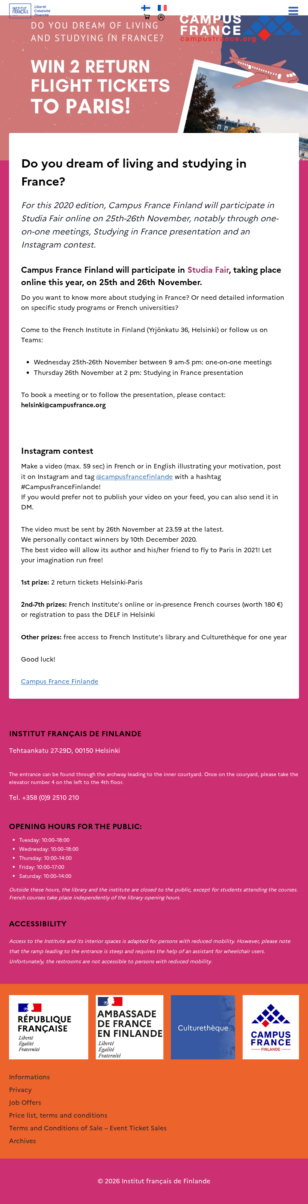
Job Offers (25, 1102)
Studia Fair (208, 270)
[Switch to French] (162, 8)
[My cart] (147, 17)
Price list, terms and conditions (58, 1115)
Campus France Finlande (59, 681)
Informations (29, 1077)
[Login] (161, 17)
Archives (34, 148)
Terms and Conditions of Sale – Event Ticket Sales (88, 1128)
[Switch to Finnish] (145, 8)
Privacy (20, 1090)
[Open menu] (292, 10)
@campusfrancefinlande (134, 477)
